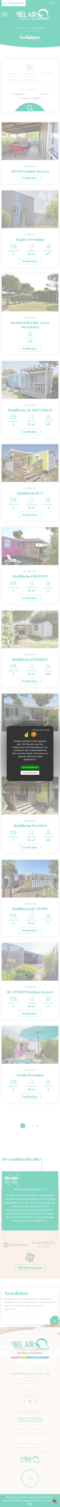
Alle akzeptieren (30, 767)
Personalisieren (30, 772)
